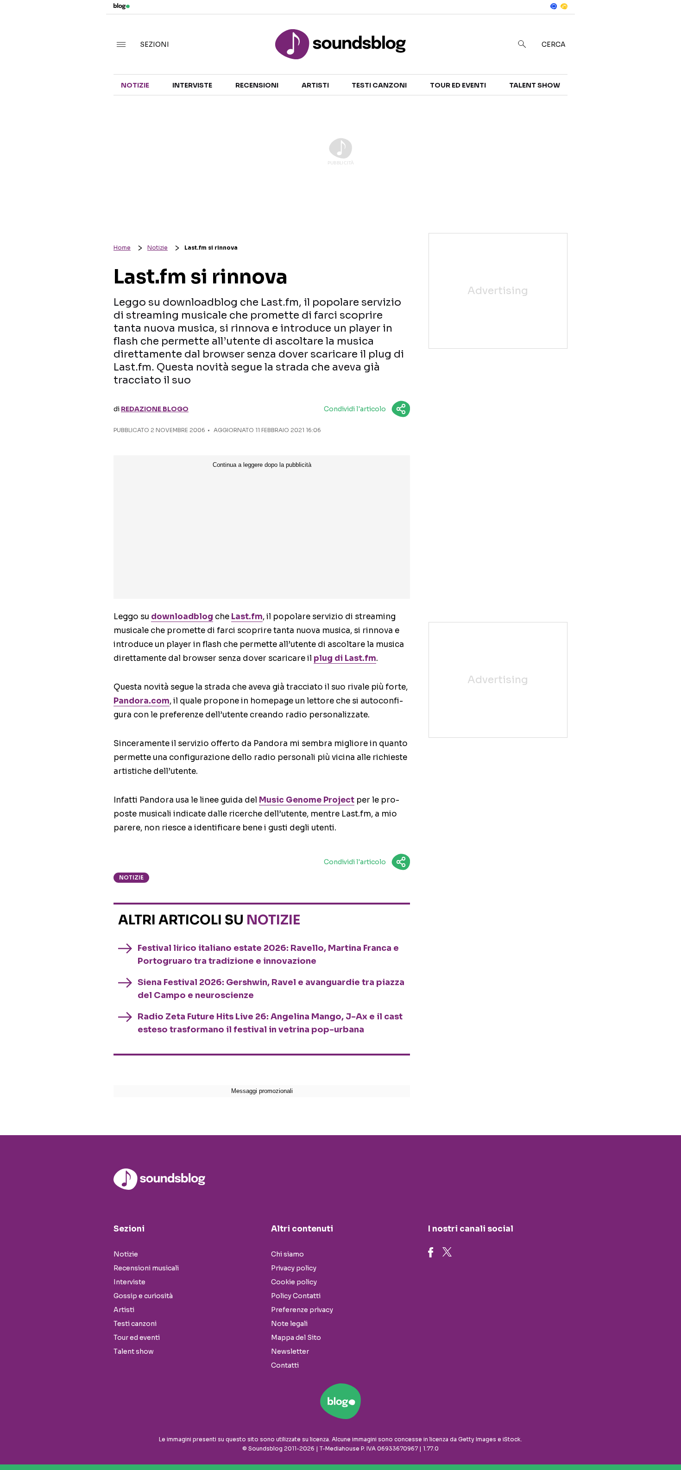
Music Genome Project (306, 800)
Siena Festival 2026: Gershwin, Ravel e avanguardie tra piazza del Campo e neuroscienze (271, 988)
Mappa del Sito (296, 1337)
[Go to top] (585, 1439)
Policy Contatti (296, 1296)
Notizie (135, 85)
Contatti (285, 1365)
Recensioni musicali (146, 1268)
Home (122, 247)
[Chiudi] (659, 26)
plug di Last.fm (345, 658)
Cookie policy (294, 1282)
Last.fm (247, 617)
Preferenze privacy (302, 1310)
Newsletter (290, 1351)
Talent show (534, 85)
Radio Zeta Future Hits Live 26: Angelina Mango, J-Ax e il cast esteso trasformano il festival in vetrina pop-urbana (270, 1023)
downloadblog (182, 617)
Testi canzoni (379, 85)
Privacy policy (293, 1268)
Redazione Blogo (155, 409)
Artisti (315, 85)
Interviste (192, 85)
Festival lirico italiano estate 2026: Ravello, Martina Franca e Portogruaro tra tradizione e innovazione (268, 954)
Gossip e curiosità (143, 1296)
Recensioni (256, 85)
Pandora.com (142, 701)
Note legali (289, 1323)
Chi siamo (287, 1254)
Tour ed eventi (458, 85)
